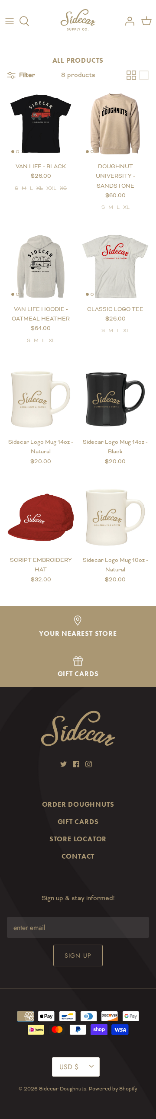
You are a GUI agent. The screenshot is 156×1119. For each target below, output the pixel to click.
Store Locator (78, 838)
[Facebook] (76, 764)
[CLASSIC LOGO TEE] (115, 266)
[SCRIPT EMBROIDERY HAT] (41, 517)
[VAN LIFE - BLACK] (41, 123)
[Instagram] (88, 764)
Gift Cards (78, 821)
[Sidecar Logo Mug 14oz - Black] (115, 399)
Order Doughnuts (78, 804)
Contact (78, 856)
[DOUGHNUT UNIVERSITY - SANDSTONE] (115, 123)
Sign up (78, 955)
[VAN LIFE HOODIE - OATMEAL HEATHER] (41, 266)
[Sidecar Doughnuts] (78, 21)
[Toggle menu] (9, 21)
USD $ (68, 1067)
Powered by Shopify (113, 1089)
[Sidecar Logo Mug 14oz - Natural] (41, 399)
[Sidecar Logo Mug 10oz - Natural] (115, 517)
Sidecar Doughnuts (62, 1089)
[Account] (127, 21)
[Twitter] (63, 764)
